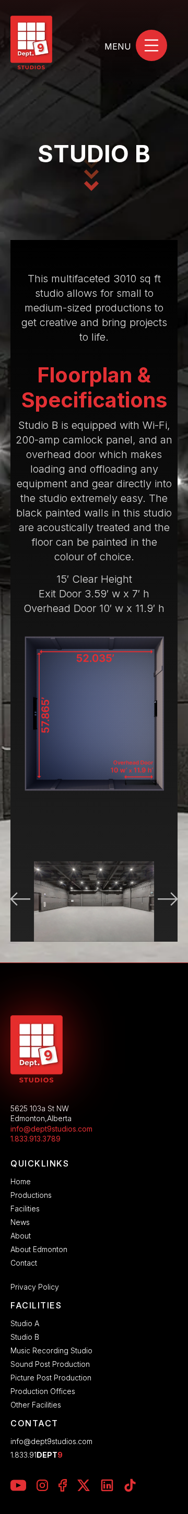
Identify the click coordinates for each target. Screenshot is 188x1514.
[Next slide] (170, 901)
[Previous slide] (17, 901)
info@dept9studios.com (51, 1128)
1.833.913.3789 (35, 1138)
